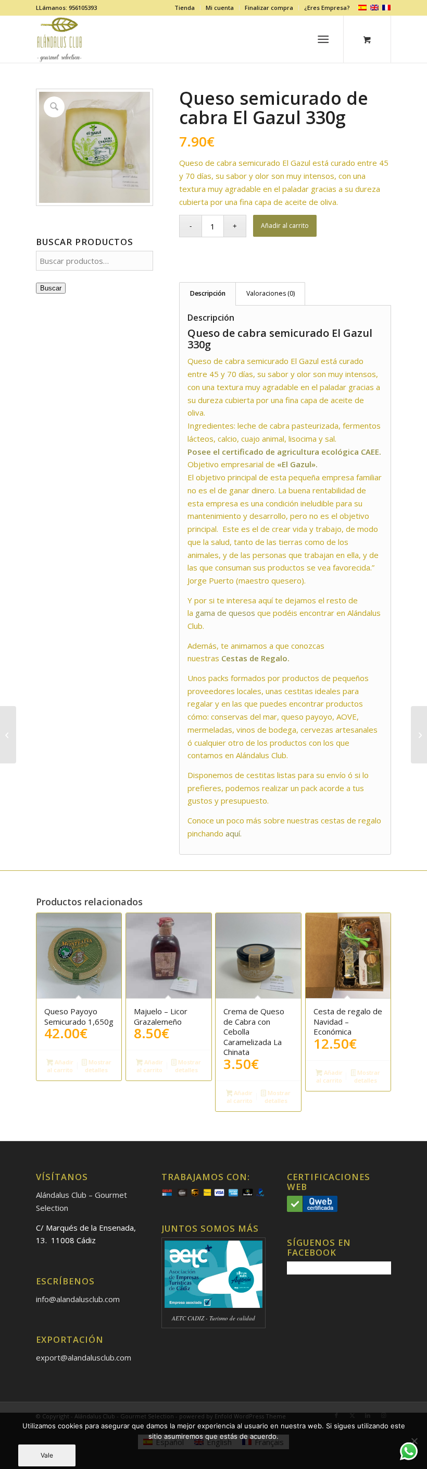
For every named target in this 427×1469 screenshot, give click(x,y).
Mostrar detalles (98, 1066)
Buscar (50, 288)
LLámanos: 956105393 (66, 7)
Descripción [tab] (207, 293)
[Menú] (323, 39)
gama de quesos (225, 613)
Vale (47, 1455)
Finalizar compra (269, 7)
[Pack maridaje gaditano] (419, 734)
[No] (414, 1441)
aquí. (233, 833)
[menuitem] (184, 7)
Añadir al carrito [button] (60, 1066)
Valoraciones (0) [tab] (270, 293)
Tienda (184, 7)
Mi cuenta (220, 7)
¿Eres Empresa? (327, 7)
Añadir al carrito (285, 225)
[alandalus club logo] (59, 39)
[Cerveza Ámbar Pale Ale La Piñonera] (8, 734)
